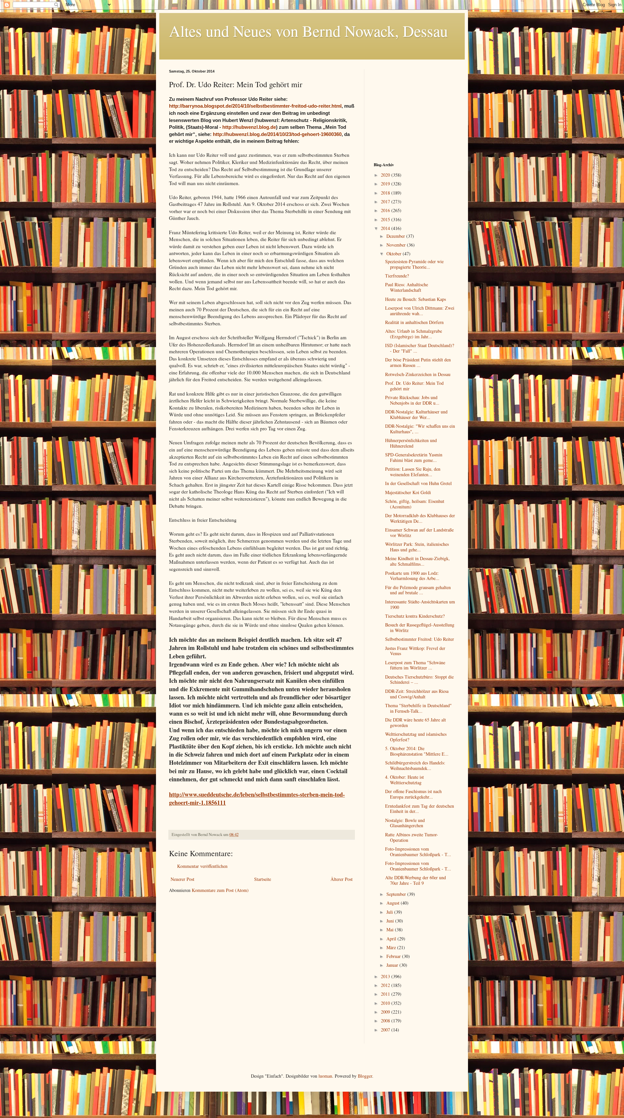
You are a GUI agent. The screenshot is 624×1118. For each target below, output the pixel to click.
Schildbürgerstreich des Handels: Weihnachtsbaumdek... (415, 765)
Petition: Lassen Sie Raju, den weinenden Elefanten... (412, 472)
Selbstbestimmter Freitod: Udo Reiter (419, 639)
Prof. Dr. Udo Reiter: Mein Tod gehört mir (414, 386)
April (391, 939)
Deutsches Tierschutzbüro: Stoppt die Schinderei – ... (419, 679)
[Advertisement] (414, 110)
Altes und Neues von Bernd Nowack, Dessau (308, 30)
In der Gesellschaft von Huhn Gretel (418, 483)
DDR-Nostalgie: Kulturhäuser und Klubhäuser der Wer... (416, 414)
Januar (392, 965)
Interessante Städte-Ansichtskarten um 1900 (420, 604)
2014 (386, 228)
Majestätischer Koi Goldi (408, 492)
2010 (386, 1003)
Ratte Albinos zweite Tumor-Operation (411, 837)
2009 (386, 1012)
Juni (390, 921)
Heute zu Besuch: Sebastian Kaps (415, 299)
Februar (394, 956)
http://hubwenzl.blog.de (249, 127)
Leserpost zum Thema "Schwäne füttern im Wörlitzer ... (415, 665)
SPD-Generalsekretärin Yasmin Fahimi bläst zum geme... (413, 457)
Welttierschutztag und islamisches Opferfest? (416, 737)
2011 (386, 994)
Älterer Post (342, 879)
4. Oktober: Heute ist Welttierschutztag (404, 780)
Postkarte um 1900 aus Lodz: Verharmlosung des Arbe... (412, 576)
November (396, 245)
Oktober (394, 253)
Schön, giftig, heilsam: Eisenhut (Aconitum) (414, 504)
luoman (325, 1076)
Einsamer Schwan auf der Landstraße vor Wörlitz (419, 532)
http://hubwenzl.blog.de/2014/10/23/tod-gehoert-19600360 (277, 134)
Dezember (396, 236)
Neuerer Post (182, 879)
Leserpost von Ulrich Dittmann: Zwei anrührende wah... (419, 311)
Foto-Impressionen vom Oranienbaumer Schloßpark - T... (418, 851)
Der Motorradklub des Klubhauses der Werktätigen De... (420, 518)
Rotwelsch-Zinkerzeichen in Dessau (417, 374)
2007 (386, 1030)
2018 (386, 193)
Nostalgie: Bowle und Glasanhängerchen (405, 823)
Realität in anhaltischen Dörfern (414, 322)
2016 (386, 210)
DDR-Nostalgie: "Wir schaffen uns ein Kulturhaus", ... (420, 429)
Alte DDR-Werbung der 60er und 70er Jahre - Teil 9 (415, 880)
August (393, 903)
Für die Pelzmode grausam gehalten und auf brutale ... (418, 590)
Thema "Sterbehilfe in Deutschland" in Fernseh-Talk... (418, 708)
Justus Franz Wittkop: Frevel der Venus (415, 651)
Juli (390, 912)
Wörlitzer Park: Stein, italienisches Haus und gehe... (417, 547)
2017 (386, 201)
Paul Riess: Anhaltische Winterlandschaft (406, 287)
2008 (386, 1020)
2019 (386, 184)
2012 (386, 985)
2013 (386, 976)
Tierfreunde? (397, 276)
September (396, 894)
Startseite (262, 879)
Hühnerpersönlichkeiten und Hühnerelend (411, 443)
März (391, 947)
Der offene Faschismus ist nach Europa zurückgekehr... (413, 794)
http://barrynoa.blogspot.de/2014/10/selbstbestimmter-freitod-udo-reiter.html (255, 106)
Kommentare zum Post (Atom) (220, 890)
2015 (386, 219)
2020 (386, 175)
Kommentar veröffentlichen (202, 866)
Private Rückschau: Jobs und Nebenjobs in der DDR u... (412, 400)
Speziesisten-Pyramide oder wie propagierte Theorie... (414, 264)
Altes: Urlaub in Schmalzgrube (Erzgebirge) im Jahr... (413, 334)
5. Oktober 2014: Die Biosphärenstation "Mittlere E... (416, 751)
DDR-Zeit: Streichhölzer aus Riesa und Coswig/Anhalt (416, 694)
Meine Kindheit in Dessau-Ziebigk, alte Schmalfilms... (417, 561)
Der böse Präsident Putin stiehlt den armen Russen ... (418, 362)
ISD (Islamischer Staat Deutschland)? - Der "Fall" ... (419, 348)
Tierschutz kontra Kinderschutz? (415, 616)
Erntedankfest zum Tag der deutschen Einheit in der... (419, 809)
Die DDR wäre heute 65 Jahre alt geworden (415, 722)
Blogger (365, 1076)
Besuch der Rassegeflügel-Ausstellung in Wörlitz (419, 627)
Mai (390, 929)
